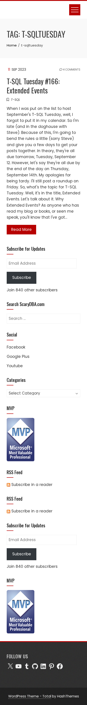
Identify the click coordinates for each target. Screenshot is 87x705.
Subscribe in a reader (31, 484)
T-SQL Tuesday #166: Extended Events (33, 85)
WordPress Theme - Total (29, 696)
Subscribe (21, 277)
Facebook (16, 347)
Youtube (15, 366)
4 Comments (71, 69)
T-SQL (15, 99)
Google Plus (18, 356)
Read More (21, 229)
